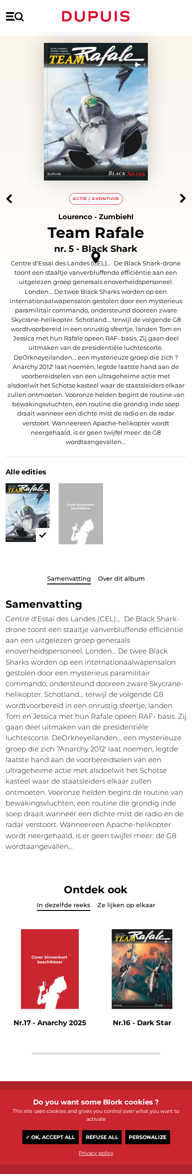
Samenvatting (69, 578)
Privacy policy (96, 1153)
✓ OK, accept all (50, 1137)
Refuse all (102, 1137)
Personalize (147, 1137)
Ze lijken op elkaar (126, 905)
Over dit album (121, 578)
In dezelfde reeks (63, 905)
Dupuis (96, 16)
